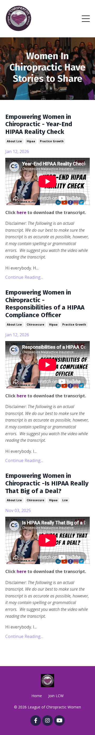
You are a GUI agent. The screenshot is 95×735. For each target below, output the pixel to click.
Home (36, 695)
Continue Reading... (24, 277)
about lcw (14, 141)
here (21, 212)
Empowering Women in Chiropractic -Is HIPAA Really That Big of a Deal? (46, 483)
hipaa (31, 141)
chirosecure (35, 324)
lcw (65, 500)
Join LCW (56, 695)
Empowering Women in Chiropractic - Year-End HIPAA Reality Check (38, 124)
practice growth (52, 141)
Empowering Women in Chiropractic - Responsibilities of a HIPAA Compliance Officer (44, 304)
